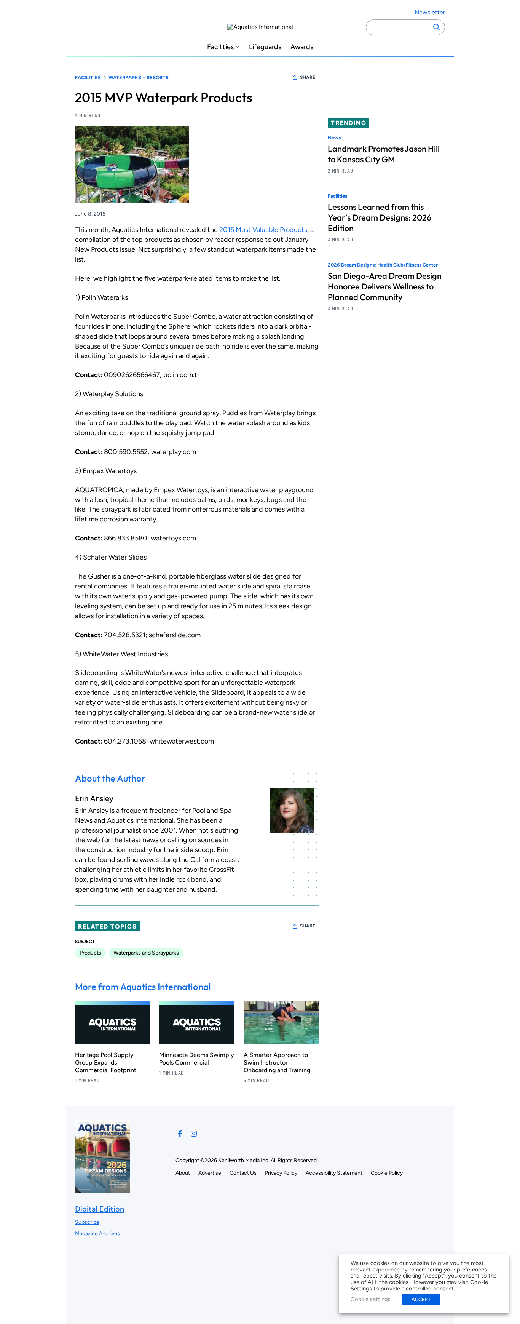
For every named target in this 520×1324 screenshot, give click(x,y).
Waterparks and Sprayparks (146, 953)
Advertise (209, 1173)
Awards (301, 47)
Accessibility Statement (334, 1173)
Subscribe (87, 1222)
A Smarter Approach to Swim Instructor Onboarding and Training (277, 1062)
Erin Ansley (94, 798)
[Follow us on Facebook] (180, 1133)
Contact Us (243, 1173)
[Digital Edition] (102, 1189)
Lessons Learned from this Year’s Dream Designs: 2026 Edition (379, 218)
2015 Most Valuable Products (263, 229)
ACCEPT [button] (421, 1299)
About (182, 1173)
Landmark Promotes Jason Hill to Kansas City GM (384, 154)
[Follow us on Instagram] (193, 1133)
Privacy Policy (281, 1173)
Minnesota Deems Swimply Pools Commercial (196, 1058)
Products (90, 953)
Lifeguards (265, 47)
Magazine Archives (97, 1233)
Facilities (220, 47)
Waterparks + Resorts (138, 77)
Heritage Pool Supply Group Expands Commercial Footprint (105, 1062)
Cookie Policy (387, 1173)
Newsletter (430, 12)
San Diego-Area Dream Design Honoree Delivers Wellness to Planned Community (385, 287)
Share (307, 77)
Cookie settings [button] (371, 1299)
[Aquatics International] (260, 27)
